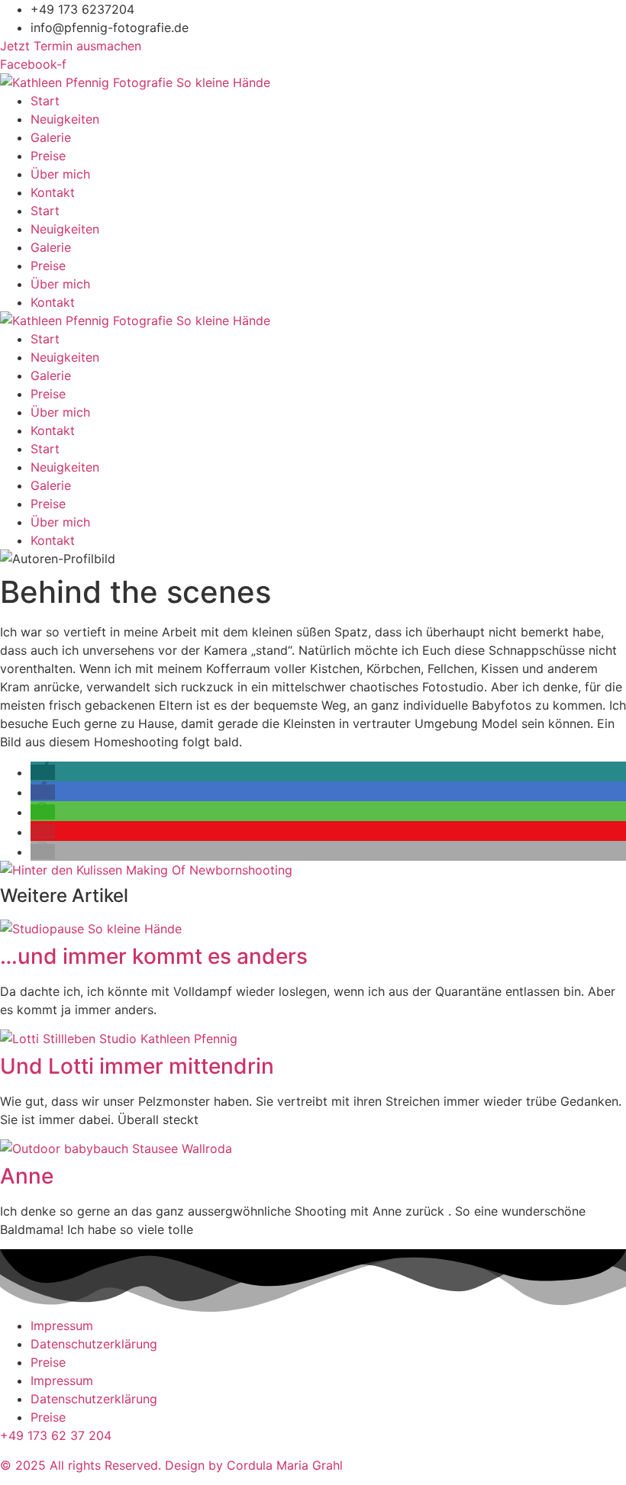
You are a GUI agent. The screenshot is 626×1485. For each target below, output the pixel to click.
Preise (48, 155)
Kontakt (53, 192)
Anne (26, 1176)
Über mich (60, 174)
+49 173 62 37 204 (55, 1435)
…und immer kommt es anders (154, 956)
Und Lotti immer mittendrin (137, 1066)
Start (45, 100)
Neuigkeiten (65, 119)
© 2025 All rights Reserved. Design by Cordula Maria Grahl (171, 1465)
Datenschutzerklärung (94, 1343)
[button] (43, 772)
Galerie (51, 137)
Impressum (62, 1325)
